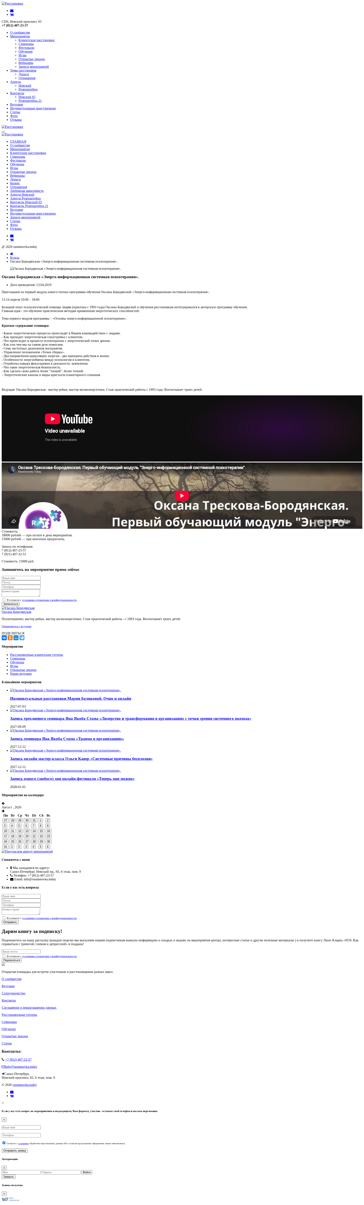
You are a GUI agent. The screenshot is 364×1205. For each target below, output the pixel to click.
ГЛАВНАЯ (18, 141)
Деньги (24, 74)
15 (41, 831)
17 (5, 836)
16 (48, 831)
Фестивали (26, 47)
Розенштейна (28, 89)
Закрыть (8, 1176)
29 (19, 820)
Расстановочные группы (19, 1014)
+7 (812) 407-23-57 (18, 1059)
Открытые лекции (32, 59)
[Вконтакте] (12, 1095)
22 (41, 836)
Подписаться (11, 960)
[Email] (11, 1092)
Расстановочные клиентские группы (36, 654)
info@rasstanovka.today (21, 1066)
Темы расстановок (23, 70)
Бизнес (15, 183)
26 (19, 841)
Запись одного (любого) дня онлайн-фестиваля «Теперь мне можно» (72, 778)
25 (12, 841)
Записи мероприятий (34, 66)
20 (26, 836)
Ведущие (16, 104)
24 (5, 841)
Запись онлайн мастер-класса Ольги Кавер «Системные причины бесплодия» (81, 758)
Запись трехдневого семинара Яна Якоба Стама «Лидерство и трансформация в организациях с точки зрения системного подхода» (130, 718)
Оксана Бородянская (16, 612)
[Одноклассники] (10, 637)
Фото (14, 116)
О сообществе (20, 32)
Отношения (27, 78)
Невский (25, 85)
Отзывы (16, 119)
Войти (87, 1172)
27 (5, 820)
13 (26, 831)
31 (34, 820)
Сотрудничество (13, 993)
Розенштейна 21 (30, 100)
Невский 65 (27, 97)
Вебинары (26, 63)
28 (12, 820)
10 (5, 831)
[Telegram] (21, 637)
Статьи (15, 112)
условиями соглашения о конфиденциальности (49, 600)
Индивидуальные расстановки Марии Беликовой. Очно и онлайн (70, 698)
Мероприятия (20, 36)
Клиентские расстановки (37, 40)
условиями (23, 1143)
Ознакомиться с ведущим (16, 626)
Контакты (17, 93)
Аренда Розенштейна (25, 198)
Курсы (14, 257)
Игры (23, 55)
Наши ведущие (21, 673)
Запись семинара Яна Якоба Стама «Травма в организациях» (67, 738)
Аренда (15, 82)
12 (19, 831)
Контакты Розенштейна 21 (29, 206)
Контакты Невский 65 (26, 202)
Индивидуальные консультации (33, 108)
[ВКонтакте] (4, 637)
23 (48, 836)
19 (19, 836)
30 (26, 820)
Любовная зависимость (27, 191)
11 (12, 831)
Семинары (26, 44)
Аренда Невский (22, 194)
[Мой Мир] (16, 637)
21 (34, 836)
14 (34, 831)
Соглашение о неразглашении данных (29, 1007)
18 (12, 836)
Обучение (26, 51)
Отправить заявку (14, 1150)
